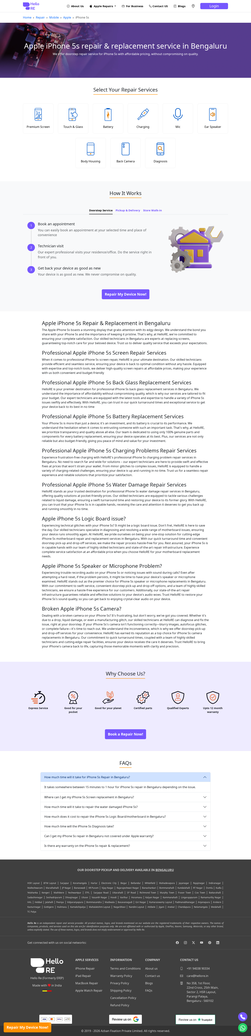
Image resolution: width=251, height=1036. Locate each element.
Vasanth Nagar (99, 897)
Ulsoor (84, 897)
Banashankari (149, 887)
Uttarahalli (117, 892)
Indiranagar (215, 883)
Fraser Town (184, 892)
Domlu (209, 887)
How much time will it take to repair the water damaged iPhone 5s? (91, 807)
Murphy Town (167, 892)
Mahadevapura (167, 883)
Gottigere (49, 906)
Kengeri (46, 892)
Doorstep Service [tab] (101, 210)
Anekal (171, 906)
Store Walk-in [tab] (152, 210)
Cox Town (200, 892)
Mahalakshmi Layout (99, 906)
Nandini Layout (136, 906)
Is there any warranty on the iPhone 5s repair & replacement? (87, 846)
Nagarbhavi (120, 906)
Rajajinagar (199, 883)
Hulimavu (62, 906)
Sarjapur (64, 883)
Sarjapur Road (101, 892)
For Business (134, 6)
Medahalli (216, 906)
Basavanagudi (125, 902)
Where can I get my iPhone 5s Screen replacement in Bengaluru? (89, 797)
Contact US (160, 6)
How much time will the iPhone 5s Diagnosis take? (79, 826)
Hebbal (38, 902)
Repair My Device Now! (27, 1027)
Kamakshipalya (78, 906)
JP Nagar (66, 887)
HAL (29, 902)
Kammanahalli (170, 897)
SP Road (131, 892)
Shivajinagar (71, 897)
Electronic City (108, 883)
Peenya (60, 902)
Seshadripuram (54, 897)
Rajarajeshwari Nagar (128, 887)
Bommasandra (94, 902)
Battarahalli (215, 892)
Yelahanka (32, 892)
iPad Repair (83, 976)
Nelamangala (201, 906)
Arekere (217, 902)
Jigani (161, 906)
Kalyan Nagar (152, 897)
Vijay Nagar (107, 887)
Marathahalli (52, 887)
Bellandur (136, 883)
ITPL (87, 892)
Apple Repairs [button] (103, 6)
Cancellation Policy (123, 998)
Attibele (151, 906)
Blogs (181, 6)
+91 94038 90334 (198, 968)
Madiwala (110, 902)
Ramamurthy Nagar (211, 897)
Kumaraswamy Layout (160, 902)
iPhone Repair (85, 968)
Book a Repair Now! (125, 734)
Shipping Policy (120, 990)
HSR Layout (33, 883)
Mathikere (59, 892)
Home (27, 17)
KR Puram (93, 887)
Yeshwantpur (74, 892)
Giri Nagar (140, 902)
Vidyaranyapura (75, 902)
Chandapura (184, 906)
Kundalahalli (184, 887)
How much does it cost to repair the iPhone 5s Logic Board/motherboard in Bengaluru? (105, 817)
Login (214, 5)
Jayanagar (184, 883)
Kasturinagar (34, 906)
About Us (77, 6)
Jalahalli (49, 902)
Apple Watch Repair (89, 990)
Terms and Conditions (125, 968)
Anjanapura (204, 902)
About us (151, 968)
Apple (67, 17)
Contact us (152, 976)
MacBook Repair (86, 983)
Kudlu (219, 887)
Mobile (54, 17)
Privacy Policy (119, 983)
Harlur (94, 883)
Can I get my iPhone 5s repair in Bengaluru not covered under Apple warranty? (99, 836)
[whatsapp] (242, 1027)
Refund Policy (119, 1005)
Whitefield (150, 883)
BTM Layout (50, 883)
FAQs (148, 990)
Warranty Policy (121, 976)
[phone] (242, 1016)
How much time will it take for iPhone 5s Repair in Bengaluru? (87, 777)
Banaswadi (79, 887)
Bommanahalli (166, 887)
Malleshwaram (35, 887)
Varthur (124, 897)
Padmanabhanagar (185, 902)
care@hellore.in (197, 976)
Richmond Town (148, 892)
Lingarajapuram (189, 897)
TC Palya (31, 911)
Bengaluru (164, 870)
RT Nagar (198, 887)
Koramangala (80, 883)
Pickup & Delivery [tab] (128, 210)
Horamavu (136, 897)
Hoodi (113, 897)
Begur (124, 883)
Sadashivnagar (35, 897)
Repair (40, 17)
